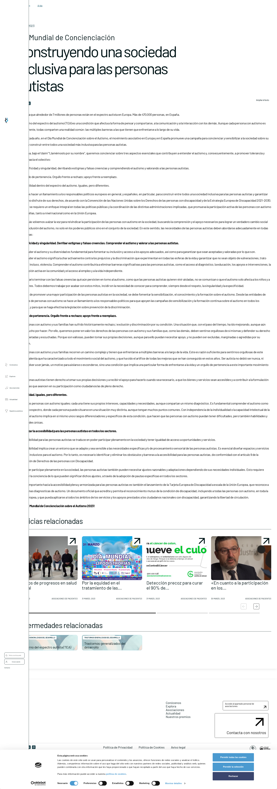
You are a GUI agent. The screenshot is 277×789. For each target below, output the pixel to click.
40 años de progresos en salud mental (47, 585)
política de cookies (116, 774)
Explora (12, 376)
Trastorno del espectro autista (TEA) (45, 647)
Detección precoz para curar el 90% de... (174, 585)
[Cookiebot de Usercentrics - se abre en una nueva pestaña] (38, 783)
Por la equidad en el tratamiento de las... (102, 585)
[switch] (103, 783)
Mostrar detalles (173, 783)
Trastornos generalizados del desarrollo (37, 638)
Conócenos (14, 365)
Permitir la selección (233, 767)
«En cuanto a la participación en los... (239, 585)
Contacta (7, 668)
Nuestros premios (16, 411)
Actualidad (13, 399)
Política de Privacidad (117, 747)
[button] (47, 569)
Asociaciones (14, 388)
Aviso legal (178, 747)
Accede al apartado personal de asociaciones (239, 704)
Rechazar (233, 776)
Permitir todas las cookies (233, 757)
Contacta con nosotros (246, 732)
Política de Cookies (152, 747)
